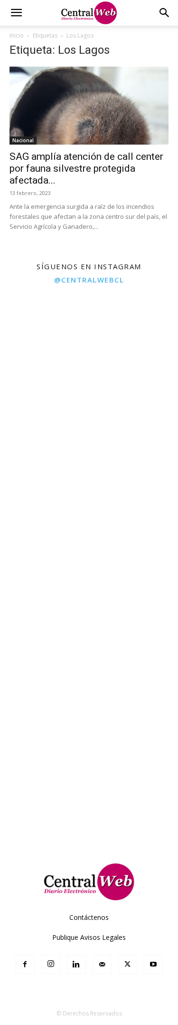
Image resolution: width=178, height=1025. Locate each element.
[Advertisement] (89, 753)
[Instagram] (50, 964)
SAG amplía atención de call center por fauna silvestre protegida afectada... (86, 168)
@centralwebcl (89, 279)
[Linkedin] (76, 964)
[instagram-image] (44, 335)
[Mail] (102, 964)
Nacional (23, 140)
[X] (127, 964)
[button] (16, 13)
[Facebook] (25, 964)
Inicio (16, 35)
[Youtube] (153, 964)
